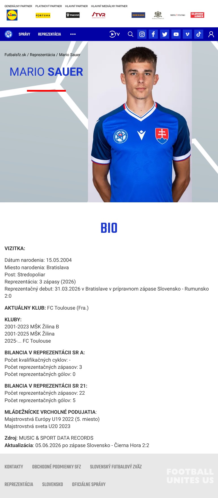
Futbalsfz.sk (15, 55)
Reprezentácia (42, 55)
